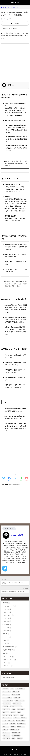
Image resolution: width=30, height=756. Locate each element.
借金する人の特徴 (7, 715)
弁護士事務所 (8, 615)
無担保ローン (20, 726)
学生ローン (11, 720)
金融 (5, 653)
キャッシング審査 (7, 697)
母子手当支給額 (21, 723)
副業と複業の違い (7, 718)
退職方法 (19, 738)
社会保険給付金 (16, 732)
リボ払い (5, 706)
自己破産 (7, 618)
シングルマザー (7, 703)
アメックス (16, 691)
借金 (19, 712)
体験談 (13, 712)
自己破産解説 (6, 738)
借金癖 (16, 715)
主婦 (13, 709)
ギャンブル (17, 697)
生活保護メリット (14, 729)
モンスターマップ (10, 606)
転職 (6, 643)
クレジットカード (10, 659)
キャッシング (8, 656)
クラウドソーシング (8, 700)
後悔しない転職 (20, 720)
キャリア (7, 637)
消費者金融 (6, 726)
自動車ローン (6, 735)
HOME (16, 749)
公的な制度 (7, 624)
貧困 (13, 738)
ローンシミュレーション (16, 706)
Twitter (4, 571)
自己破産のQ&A (16, 735)
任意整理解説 (20, 709)
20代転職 (5, 688)
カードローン (6, 694)
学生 (4, 720)
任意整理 (7, 609)
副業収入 (16, 718)
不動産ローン (6, 709)
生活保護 (7, 630)
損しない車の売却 (9, 650)
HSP (12, 688)
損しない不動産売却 (14, 484)
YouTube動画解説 (20, 688)
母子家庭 (5, 723)
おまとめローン (7, 691)
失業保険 (23, 718)
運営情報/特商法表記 (8, 677)
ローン (7, 662)
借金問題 (6, 602)
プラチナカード (17, 703)
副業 (6, 640)
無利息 (13, 726)
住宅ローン (8, 665)
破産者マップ (6, 732)
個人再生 (7, 612)
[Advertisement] (15, 63)
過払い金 (7, 621)
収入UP (6, 634)
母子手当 (7, 627)
